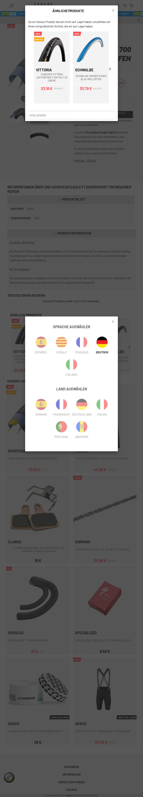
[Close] (113, 321)
